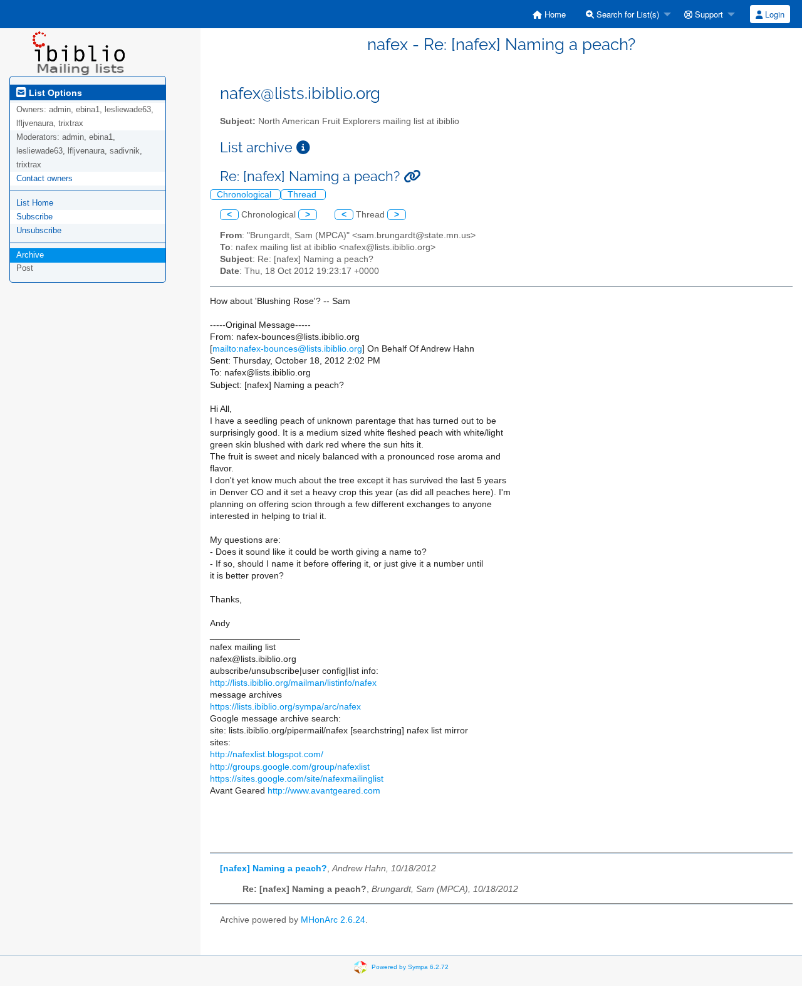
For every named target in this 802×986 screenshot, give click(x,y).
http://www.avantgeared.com (324, 790)
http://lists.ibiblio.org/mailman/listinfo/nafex (293, 683)
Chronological (245, 194)
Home (554, 14)
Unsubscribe (38, 230)
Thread (303, 194)
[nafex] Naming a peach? (273, 868)
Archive (30, 255)
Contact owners (44, 178)
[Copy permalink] (412, 176)
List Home (34, 202)
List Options (54, 93)
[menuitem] (549, 14)
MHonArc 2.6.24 (333, 920)
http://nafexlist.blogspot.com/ (266, 754)
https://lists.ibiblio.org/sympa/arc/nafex (285, 706)
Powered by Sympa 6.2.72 (410, 966)
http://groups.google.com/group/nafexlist (290, 767)
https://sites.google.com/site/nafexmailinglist (296, 779)
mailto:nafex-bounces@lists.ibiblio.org (287, 349)
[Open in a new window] (303, 147)
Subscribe (34, 216)
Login (773, 14)
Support (707, 14)
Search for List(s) (626, 14)
